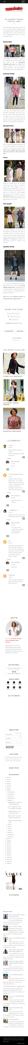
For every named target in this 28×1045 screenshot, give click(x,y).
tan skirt (5, 238)
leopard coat (6, 150)
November (10, 794)
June (9, 826)
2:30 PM (10, 577)
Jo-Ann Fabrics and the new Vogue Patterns (14, 986)
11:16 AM (13, 525)
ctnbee (15, 556)
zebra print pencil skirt (9, 151)
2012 (8, 849)
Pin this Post (15, 319)
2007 (8, 859)
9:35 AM (10, 543)
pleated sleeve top (7, 196)
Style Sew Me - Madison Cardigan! (10, 403)
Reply (24, 457)
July (9, 824)
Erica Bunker (17, 338)
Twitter (14, 684)
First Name (8, 738)
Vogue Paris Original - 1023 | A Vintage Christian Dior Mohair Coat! (16, 963)
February (10, 834)
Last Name (8, 742)
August (9, 800)
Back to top (21, 1043)
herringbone (6, 64)
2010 (8, 853)
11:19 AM (13, 497)
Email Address (13, 734)
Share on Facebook (14, 313)
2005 (8, 863)
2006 (8, 861)
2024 (8, 779)
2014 (8, 845)
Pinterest (8, 689)
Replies (9, 458)
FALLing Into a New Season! (12, 431)
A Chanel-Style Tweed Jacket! (13, 376)
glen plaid (12, 64)
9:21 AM (10, 476)
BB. (10, 541)
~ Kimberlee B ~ (14, 510)
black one (14, 238)
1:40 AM (10, 447)
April (9, 830)
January (10, 836)
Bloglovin (14, 689)
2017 (8, 838)
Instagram (20, 684)
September (11, 798)
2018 (8, 790)
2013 (8, 847)
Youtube (20, 689)
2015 (8, 842)
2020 (8, 785)
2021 (8, 783)
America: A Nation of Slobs (15, 926)
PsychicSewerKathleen (16, 474)
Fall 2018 (12, 323)
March (9, 832)
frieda (11, 445)
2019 (8, 788)
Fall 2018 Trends (18, 323)
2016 (8, 840)
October (10, 796)
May (9, 828)
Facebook (8, 684)
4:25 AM (13, 463)
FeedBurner (17, 673)
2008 (8, 857)
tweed (19, 64)
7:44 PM (13, 564)
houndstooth (21, 62)
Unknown (12, 575)
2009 (8, 855)
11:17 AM (10, 512)
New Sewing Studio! (13, 1019)
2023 (8, 781)
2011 (8, 851)
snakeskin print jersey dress (17, 150)
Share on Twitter (15, 316)
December (10, 792)
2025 (8, 777)
